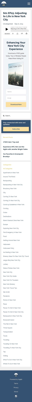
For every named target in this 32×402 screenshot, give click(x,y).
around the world (9, 177)
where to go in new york (11, 364)
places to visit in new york (12, 308)
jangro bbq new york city (11, 260)
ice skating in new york (10, 252)
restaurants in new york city (12, 316)
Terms (16, 383)
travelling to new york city (12, 348)
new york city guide (9, 276)
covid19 (5, 208)
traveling (6, 340)
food (5, 236)
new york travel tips (10, 288)
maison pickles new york (11, 268)
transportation (8, 332)
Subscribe (16, 129)
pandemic (6, 296)
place (5, 304)
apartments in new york (11, 173)
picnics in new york (9, 300)
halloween (6, 244)
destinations (7, 216)
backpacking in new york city (13, 184)
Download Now (16, 104)
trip (4, 352)
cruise (5, 212)
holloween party (8, 248)
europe (5, 224)
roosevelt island (8, 320)
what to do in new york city (12, 360)
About (16, 391)
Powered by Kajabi (16, 379)
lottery (5, 264)
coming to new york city (11, 200)
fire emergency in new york (12, 232)
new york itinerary (9, 284)
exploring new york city (11, 228)
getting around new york (11, 240)
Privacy (16, 387)
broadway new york (9, 188)
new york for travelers (10, 280)
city (4, 192)
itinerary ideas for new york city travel (16, 256)
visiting (5, 356)
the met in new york (10, 324)
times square (7, 328)
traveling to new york (10, 344)
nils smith (6, 292)
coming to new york (10, 196)
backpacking (7, 180)
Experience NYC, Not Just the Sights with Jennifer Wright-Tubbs (15, 148)
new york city (7, 272)
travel (5, 336)
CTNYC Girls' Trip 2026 (11, 142)
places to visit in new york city (13, 312)
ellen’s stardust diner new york (13, 220)
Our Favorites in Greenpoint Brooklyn (13, 155)
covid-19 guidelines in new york (13, 204)
